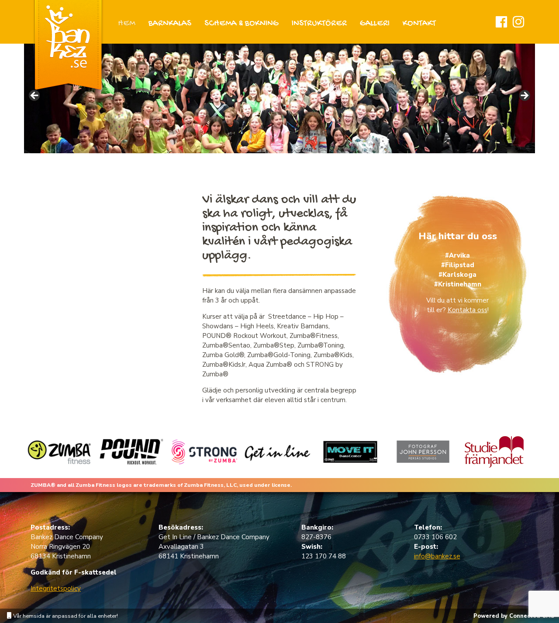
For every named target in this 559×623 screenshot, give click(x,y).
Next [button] (524, 96)
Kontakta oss (467, 310)
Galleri (375, 24)
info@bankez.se (437, 556)
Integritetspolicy (56, 588)
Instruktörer (319, 24)
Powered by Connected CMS (514, 616)
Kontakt (419, 24)
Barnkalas (169, 24)
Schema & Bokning (241, 24)
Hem (126, 24)
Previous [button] (34, 96)
